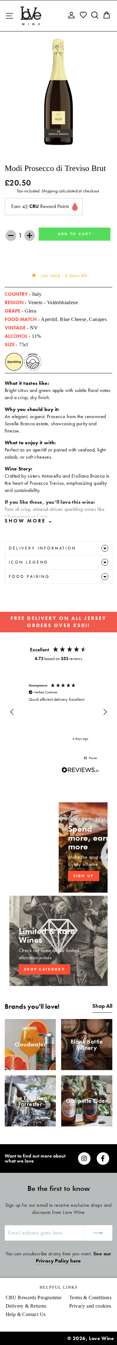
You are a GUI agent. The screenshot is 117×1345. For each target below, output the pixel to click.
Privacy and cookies (90, 1306)
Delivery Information (42, 548)
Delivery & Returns (26, 1306)
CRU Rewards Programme (33, 1297)
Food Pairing (29, 576)
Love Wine (101, 1338)
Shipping (49, 191)
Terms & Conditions (90, 1297)
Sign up (83, 876)
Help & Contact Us (26, 1314)
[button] (12, 712)
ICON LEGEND (28, 562)
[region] (58, 712)
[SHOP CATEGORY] (58, 941)
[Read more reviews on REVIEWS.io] (80, 770)
